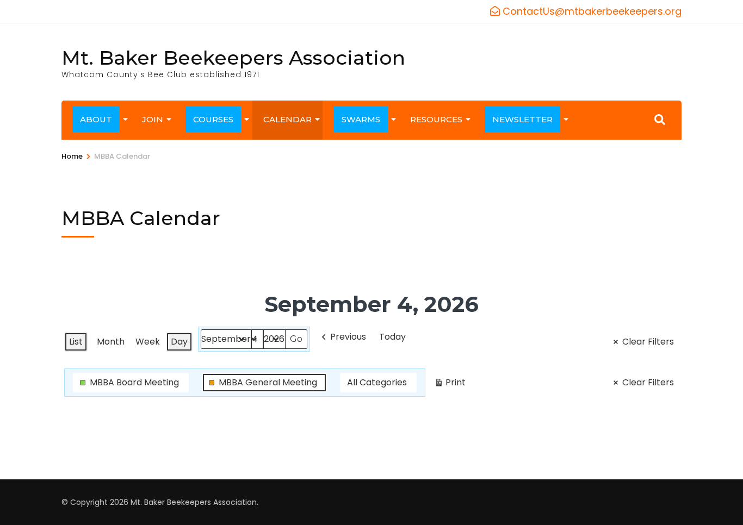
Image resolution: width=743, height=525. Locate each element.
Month (111, 341)
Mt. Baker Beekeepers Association (233, 58)
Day (179, 341)
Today (392, 336)
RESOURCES (436, 119)
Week (147, 341)
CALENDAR (287, 119)
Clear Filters (648, 341)
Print (450, 384)
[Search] (659, 119)
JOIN (152, 119)
